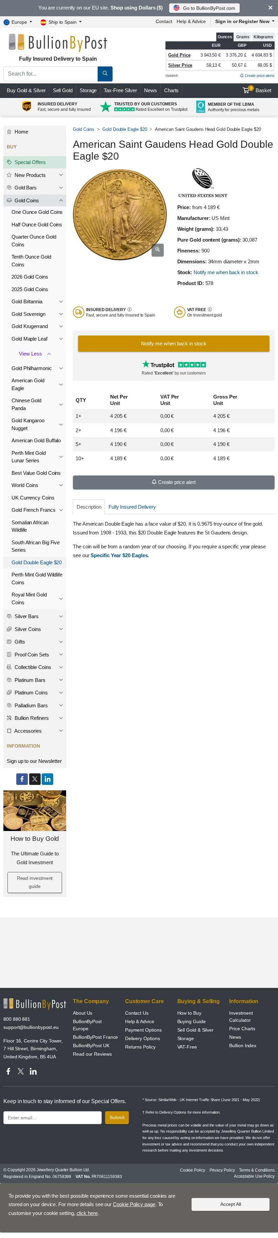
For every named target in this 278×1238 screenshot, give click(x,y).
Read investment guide (35, 882)
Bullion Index (242, 1045)
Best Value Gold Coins (36, 473)
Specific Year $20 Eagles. (120, 555)
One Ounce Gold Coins (37, 212)
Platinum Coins (30, 692)
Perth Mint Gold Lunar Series (29, 457)
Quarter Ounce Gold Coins (34, 240)
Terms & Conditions (257, 1170)
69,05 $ (265, 65)
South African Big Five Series (36, 546)
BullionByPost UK (91, 1045)
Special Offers (29, 162)
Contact (164, 21)
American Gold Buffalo (36, 440)
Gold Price (179, 55)
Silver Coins (27, 629)
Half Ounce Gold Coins (37, 224)
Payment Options (143, 1030)
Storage (88, 90)
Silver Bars (26, 616)
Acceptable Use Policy (254, 1176)
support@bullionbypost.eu (31, 1027)
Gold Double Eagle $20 (124, 129)
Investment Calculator (241, 1016)
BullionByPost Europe (87, 1025)
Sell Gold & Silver (195, 1030)
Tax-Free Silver (120, 90)
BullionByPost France (95, 1037)
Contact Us (136, 1013)
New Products (29, 175)
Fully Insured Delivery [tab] (132, 507)
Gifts (19, 642)
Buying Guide (191, 1021)
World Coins (25, 485)
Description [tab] (89, 507)
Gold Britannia (27, 301)
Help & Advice (191, 21)
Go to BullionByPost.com (209, 8)
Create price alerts (259, 76)
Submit (117, 1117)
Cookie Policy (192, 1170)
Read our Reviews (92, 1054)
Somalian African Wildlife (30, 526)
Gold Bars (25, 187)
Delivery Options (142, 1038)
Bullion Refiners (31, 718)
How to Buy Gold (35, 838)
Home (20, 132)
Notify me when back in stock (226, 272)
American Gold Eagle (28, 384)
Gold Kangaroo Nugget (28, 424)
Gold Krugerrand (30, 326)
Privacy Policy (222, 1170)
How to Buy (189, 1013)
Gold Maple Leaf (29, 339)
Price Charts (242, 1028)
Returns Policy (140, 1047)
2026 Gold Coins (30, 277)
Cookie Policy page (134, 1204)
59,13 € (213, 65)
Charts (171, 90)
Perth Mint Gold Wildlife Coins (37, 578)
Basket (261, 90)
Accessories (27, 731)
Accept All (230, 1204)
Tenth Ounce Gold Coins (31, 260)
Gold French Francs (34, 510)
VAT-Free (187, 1047)
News (150, 90)
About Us (82, 1013)
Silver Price (180, 65)
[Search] (105, 73)
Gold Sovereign (28, 314)
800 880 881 (16, 1019)
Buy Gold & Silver (26, 90)
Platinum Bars (29, 680)
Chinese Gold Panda (26, 404)
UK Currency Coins (33, 498)
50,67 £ (239, 65)
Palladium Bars (30, 705)
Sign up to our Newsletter (34, 761)
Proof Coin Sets (31, 654)
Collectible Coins (32, 667)
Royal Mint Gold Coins (29, 598)
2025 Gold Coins (30, 289)
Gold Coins (83, 129)
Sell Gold (63, 90)
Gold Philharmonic (32, 368)
